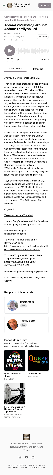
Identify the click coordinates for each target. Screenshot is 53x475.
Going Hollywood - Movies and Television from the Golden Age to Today (23, 5)
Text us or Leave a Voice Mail (18, 215)
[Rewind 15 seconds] (8, 60)
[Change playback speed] (18, 60)
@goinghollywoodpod (15, 233)
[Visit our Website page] (33, 457)
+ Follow (45, 5)
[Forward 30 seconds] (12, 60)
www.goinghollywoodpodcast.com (24, 224)
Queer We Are (34, 373)
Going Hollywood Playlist (29, 277)
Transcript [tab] (38, 69)
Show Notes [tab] (15, 68)
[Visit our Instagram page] (20, 457)
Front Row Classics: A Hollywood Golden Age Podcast (14, 409)
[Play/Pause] (9, 50)
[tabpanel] (26, 180)
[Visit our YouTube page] (26, 457)
